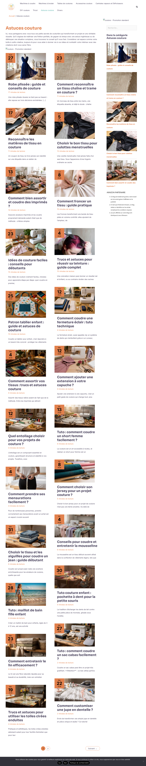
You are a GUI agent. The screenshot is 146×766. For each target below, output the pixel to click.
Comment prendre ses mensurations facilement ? (26, 498)
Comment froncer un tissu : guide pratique (74, 203)
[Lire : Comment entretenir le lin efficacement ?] (26, 645)
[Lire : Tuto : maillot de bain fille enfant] (26, 594)
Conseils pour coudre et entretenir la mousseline (77, 544)
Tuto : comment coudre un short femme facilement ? (76, 436)
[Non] (143, 761)
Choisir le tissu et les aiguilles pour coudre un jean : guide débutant (28, 556)
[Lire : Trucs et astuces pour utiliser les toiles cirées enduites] (26, 696)
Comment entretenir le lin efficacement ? (27, 663)
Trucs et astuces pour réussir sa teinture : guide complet (74, 263)
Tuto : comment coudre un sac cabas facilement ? (76, 655)
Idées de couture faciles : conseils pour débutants (27, 264)
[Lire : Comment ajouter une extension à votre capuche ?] (75, 359)
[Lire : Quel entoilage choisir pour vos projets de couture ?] (26, 420)
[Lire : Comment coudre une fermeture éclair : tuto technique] (75, 300)
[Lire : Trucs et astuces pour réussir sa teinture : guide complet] (75, 241)
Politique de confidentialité (79, 763)
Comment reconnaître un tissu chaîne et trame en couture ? (76, 88)
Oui (59, 763)
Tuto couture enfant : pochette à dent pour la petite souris (76, 597)
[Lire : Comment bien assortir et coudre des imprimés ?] (26, 180)
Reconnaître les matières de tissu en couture (24, 143)
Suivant (92, 748)
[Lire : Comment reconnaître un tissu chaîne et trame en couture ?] (75, 66)
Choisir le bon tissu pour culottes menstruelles (77, 145)
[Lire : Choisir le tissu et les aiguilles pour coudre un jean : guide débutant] (26, 536)
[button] (137, 7)
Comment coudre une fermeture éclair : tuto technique (75, 322)
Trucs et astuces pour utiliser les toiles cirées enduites (27, 716)
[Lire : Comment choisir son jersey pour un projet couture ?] (75, 471)
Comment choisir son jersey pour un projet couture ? (74, 491)
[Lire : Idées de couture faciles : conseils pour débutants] (26, 242)
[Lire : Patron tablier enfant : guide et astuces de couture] (26, 304)
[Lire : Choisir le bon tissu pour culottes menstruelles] (75, 125)
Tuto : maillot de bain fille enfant (25, 612)
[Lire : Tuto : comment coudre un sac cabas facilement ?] (75, 634)
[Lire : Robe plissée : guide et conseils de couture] (26, 66)
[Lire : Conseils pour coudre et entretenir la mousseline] (75, 525)
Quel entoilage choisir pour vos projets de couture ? (26, 440)
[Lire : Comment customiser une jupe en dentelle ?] (75, 689)
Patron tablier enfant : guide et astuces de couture (26, 326)
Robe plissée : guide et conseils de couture (26, 86)
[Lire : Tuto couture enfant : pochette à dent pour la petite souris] (75, 576)
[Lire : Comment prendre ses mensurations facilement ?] (26, 478)
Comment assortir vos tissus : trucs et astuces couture (27, 385)
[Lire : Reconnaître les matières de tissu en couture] (26, 121)
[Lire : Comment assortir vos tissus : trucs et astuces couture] (26, 363)
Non (65, 763)
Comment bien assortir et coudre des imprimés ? (27, 202)
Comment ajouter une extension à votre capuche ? (75, 381)
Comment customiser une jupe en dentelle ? (75, 708)
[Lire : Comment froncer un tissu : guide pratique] (75, 183)
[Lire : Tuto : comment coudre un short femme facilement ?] (75, 416)
